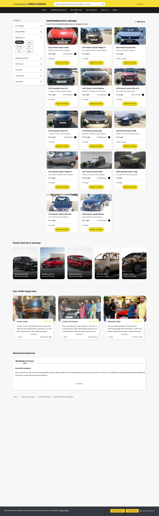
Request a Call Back (62, 63)
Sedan (29, 51)
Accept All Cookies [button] (117, 511)
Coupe (29, 42)
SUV (19, 51)
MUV (29, 46)
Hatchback (19, 42)
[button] (147, 511)
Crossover (19, 46)
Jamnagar (140, 4)
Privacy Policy (64, 510)
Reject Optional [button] (132, 511)
